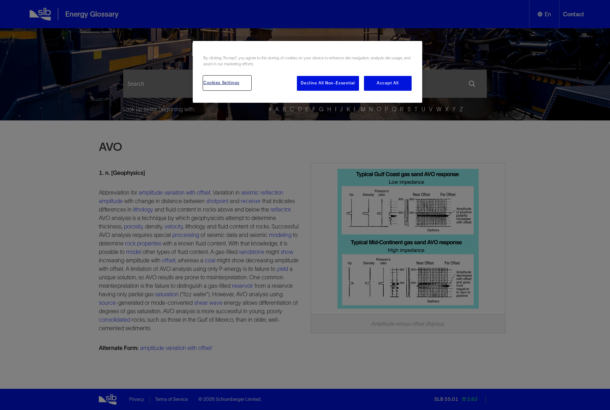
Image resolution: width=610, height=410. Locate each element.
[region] (307, 72)
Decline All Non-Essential (328, 83)
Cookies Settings (221, 83)
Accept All (388, 83)
